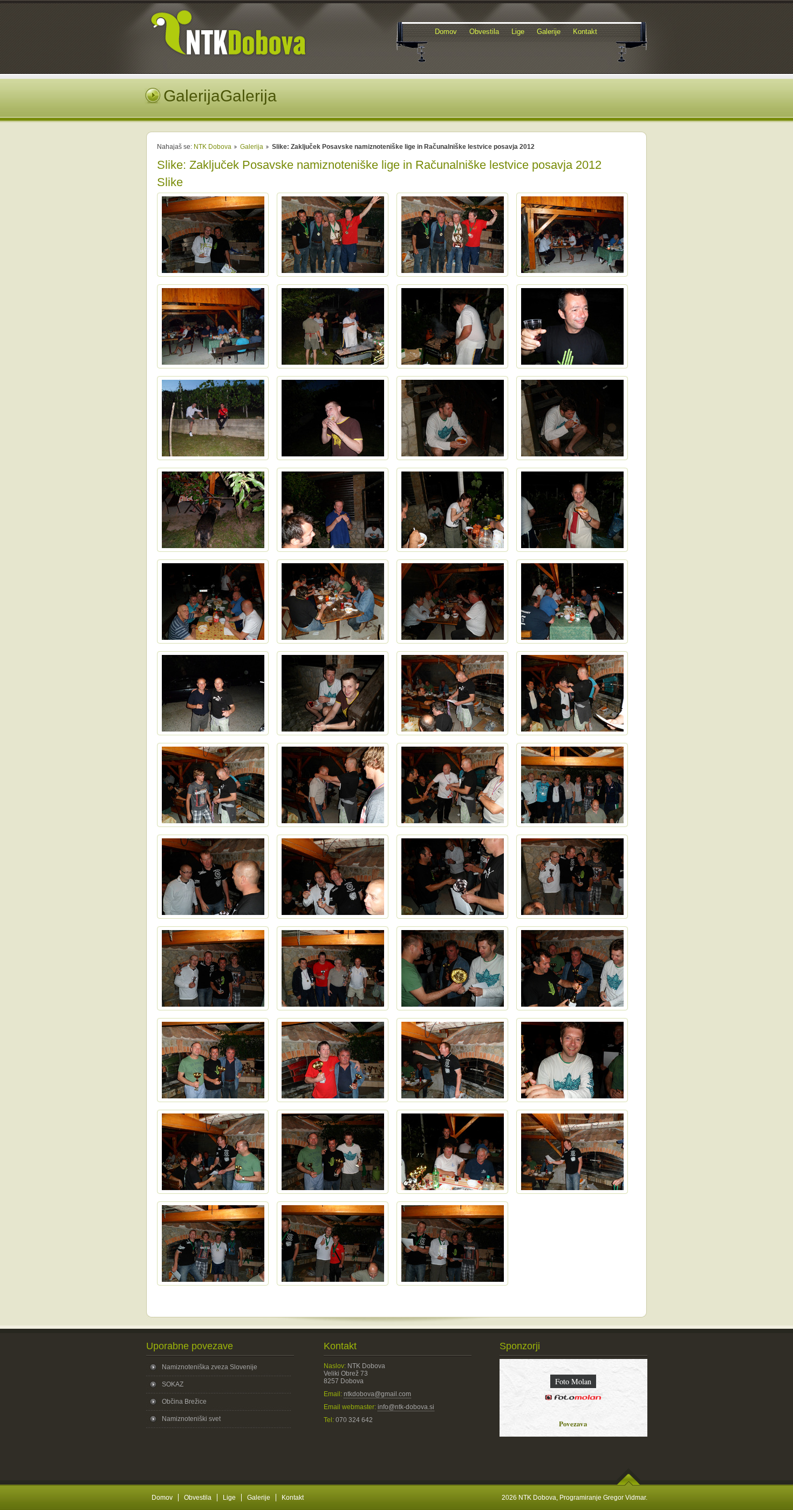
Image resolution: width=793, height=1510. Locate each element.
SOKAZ (172, 1384)
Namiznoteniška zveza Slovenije (209, 1367)
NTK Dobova (212, 147)
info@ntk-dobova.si (406, 1407)
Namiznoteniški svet (191, 1419)
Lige (229, 1497)
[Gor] (629, 1483)
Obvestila (197, 1497)
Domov (162, 1497)
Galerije (258, 1497)
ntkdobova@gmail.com (377, 1394)
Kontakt (293, 1497)
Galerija (251, 147)
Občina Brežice (184, 1401)
